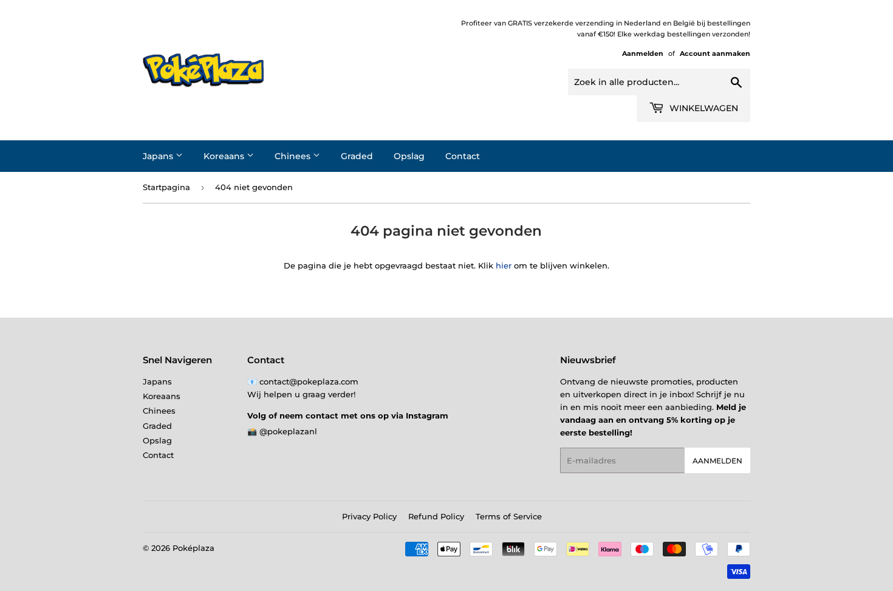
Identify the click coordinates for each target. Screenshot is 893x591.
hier (504, 265)
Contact (462, 156)
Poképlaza (193, 548)
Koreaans (225, 156)
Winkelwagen (702, 108)
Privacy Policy (369, 516)
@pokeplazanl (288, 431)
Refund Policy (436, 516)
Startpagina (166, 187)
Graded (357, 156)
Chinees (294, 156)
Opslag (409, 156)
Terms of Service (509, 516)
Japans (159, 156)
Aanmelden (642, 53)
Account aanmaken (715, 53)
